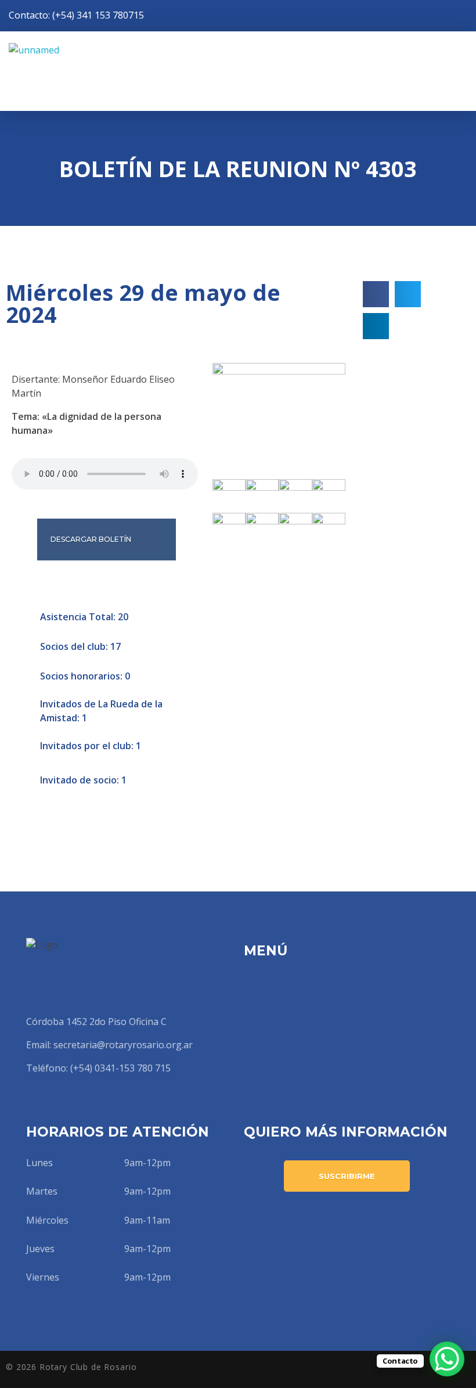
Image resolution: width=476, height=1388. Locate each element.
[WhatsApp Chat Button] (447, 1359)
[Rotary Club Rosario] (93, 71)
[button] (376, 294)
